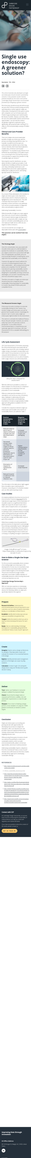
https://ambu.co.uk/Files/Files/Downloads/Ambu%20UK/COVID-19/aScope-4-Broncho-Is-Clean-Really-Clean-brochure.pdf (16, 784)
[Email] (3, 86)
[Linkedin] (7, 86)
